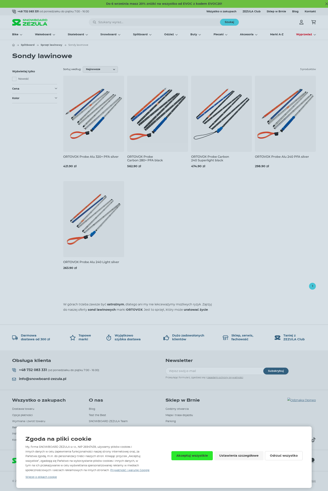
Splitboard (140, 34)
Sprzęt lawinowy (51, 45)
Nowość (23, 79)
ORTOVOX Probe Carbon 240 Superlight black (210, 158)
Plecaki (219, 34)
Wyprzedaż (304, 34)
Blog (295, 11)
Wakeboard (43, 34)
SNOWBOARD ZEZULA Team (108, 421)
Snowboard (108, 34)
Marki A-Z (276, 34)
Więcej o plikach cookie (41, 477)
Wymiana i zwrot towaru (28, 421)
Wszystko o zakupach (221, 11)
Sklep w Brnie (276, 11)
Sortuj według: (72, 69)
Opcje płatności (22, 415)
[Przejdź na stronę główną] (13, 45)
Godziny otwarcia (177, 409)
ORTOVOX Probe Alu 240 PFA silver (282, 156)
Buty (193, 34)
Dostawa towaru (23, 409)
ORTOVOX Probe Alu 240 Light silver (91, 262)
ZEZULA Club (252, 11)
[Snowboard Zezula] (29, 22)
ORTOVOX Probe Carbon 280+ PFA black (145, 158)
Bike (15, 34)
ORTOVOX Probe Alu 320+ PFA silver (91, 156)
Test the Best (97, 415)
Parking (171, 421)
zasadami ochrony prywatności (225, 377)
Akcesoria (247, 34)
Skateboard (76, 34)
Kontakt (310, 11)
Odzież (169, 34)
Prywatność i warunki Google (129, 470)
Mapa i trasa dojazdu (179, 415)
